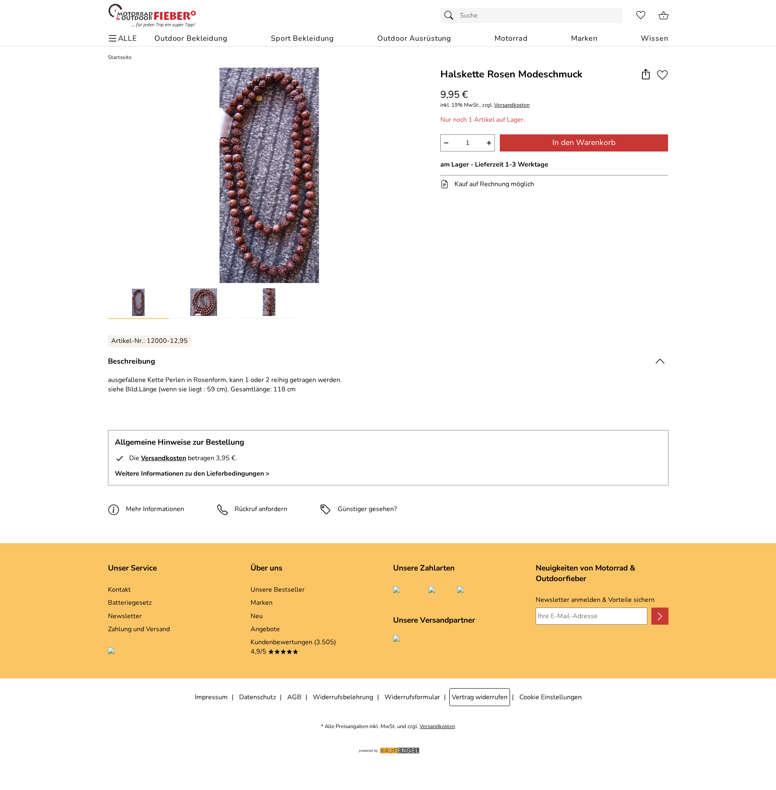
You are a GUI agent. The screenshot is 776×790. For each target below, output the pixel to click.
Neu (257, 616)
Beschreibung (131, 361)
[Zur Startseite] (152, 15)
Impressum (211, 697)
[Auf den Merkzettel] (662, 75)
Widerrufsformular (412, 697)
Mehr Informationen (155, 509)
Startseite (120, 57)
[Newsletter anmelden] (659, 616)
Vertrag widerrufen (480, 697)
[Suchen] (451, 15)
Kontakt (119, 589)
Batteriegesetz (130, 602)
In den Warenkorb (584, 142)
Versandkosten (512, 105)
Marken (262, 602)
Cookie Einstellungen (550, 697)
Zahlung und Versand (139, 629)
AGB (294, 697)
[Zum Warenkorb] (663, 15)
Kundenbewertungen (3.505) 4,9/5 (293, 647)
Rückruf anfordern (261, 509)
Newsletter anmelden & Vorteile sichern (595, 599)
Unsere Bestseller (278, 589)
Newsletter (125, 616)
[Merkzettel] (641, 15)
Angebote (265, 629)
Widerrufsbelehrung (343, 697)
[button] (646, 75)
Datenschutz (257, 697)
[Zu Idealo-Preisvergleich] (148, 651)
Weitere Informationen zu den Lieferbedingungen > (192, 473)
